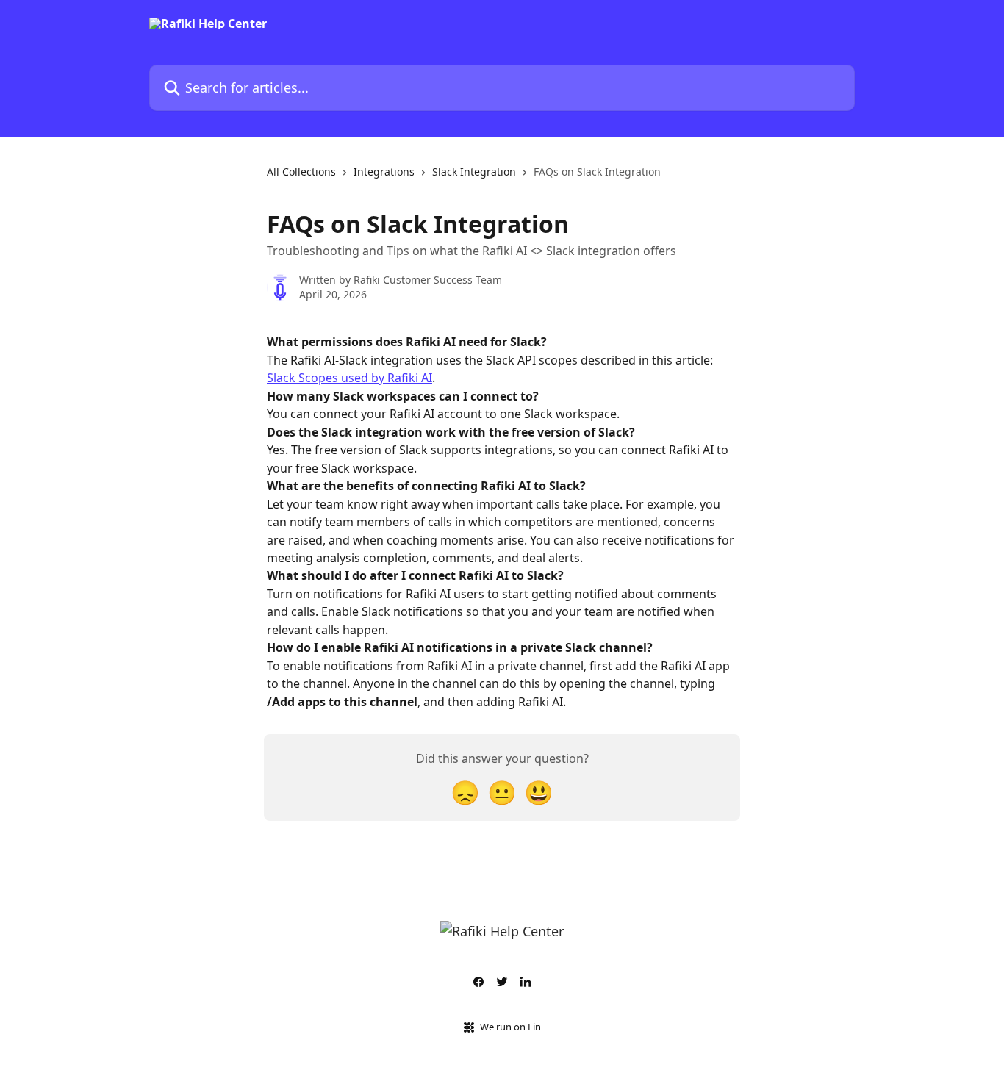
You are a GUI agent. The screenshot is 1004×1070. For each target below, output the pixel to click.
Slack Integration (474, 172)
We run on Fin (510, 1026)
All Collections (301, 172)
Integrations (384, 172)
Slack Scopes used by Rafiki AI (349, 378)
